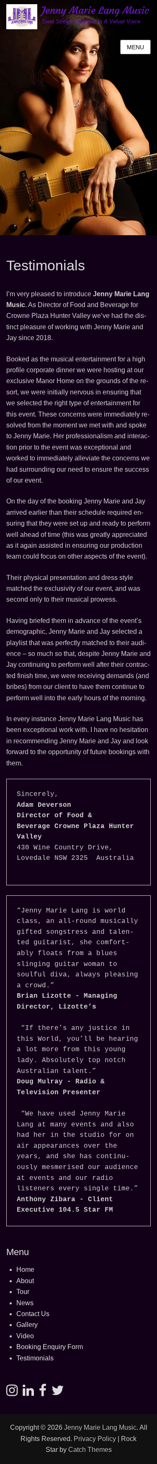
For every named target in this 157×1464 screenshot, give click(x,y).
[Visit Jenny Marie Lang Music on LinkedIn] (28, 1392)
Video (25, 1335)
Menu (135, 47)
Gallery (27, 1324)
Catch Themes (90, 1449)
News (24, 1302)
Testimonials (35, 1358)
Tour (22, 1291)
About (25, 1280)
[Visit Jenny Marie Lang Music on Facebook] (42, 1392)
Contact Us (32, 1313)
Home (25, 1269)
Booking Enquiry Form (49, 1346)
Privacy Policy (95, 1438)
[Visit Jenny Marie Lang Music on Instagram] (12, 1392)
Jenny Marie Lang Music (95, 10)
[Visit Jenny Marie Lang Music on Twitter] (57, 1392)
